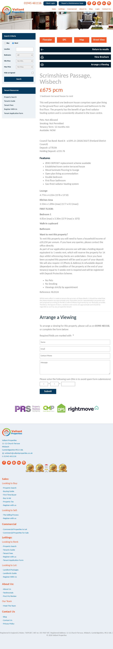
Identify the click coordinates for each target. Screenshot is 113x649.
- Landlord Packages (10, 570)
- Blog (4, 617)
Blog (91, 9)
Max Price (7, 67)
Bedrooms (7, 55)
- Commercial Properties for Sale (15, 533)
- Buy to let (6, 498)
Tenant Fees (8, 105)
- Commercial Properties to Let (14, 529)
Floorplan (47, 40)
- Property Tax (8, 502)
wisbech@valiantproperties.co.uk (19, 453)
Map (82, 40)
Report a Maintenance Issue (72, 3)
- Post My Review (9, 596)
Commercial (72, 9)
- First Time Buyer (9, 495)
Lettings (62, 9)
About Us (82, 9)
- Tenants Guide (8, 550)
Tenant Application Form (13, 113)
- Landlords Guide (9, 573)
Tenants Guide (9, 101)
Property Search (10, 97)
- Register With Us (9, 577)
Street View (99, 40)
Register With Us (10, 109)
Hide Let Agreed (9, 73)
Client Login (50, 3)
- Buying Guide (8, 491)
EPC (64, 40)
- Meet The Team (9, 606)
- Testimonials (7, 593)
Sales (54, 9)
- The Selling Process (10, 515)
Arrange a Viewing (100, 65)
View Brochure (101, 57)
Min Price (7, 61)
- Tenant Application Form (12, 560)
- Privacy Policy (8, 624)
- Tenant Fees (7, 553)
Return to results (100, 49)
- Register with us (9, 505)
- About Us (6, 589)
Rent (16, 43)
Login (97, 9)
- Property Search (9, 488)
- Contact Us (7, 620)
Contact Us (106, 9)
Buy (8, 43)
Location (7, 49)
